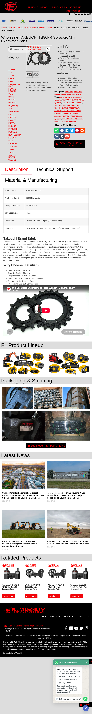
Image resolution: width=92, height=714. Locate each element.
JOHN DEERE (13, 111)
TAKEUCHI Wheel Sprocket (72, 119)
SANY (10, 141)
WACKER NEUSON (12, 156)
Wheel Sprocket (70, 121)
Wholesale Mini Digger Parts (40, 635)
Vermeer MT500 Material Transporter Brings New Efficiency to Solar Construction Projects (68, 542)
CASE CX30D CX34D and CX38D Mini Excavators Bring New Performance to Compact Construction (19, 543)
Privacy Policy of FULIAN (12, 653)
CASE (10, 81)
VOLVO (11, 152)
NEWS (43, 7)
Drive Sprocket (76, 97)
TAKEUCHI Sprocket (62, 105)
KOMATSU (12, 120)
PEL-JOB (12, 138)
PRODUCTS (58, 7)
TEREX (11, 150)
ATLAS (11, 76)
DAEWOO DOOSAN (12, 90)
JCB (10, 108)
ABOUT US (75, 7)
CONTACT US (73, 11)
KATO (10, 114)
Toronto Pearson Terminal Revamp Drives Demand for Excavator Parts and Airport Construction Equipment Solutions (66, 495)
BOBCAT (11, 79)
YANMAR (12, 160)
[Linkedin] (71, 628)
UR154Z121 (58, 121)
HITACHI (11, 100)
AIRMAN (11, 70)
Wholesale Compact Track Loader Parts (65, 635)
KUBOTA (11, 123)
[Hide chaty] (86, 708)
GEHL (10, 94)
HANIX (11, 97)
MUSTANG (12, 132)
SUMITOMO (13, 144)
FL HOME (33, 7)
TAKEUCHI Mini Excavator (27, 28)
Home (3, 28)
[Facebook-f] (66, 628)
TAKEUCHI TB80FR (45, 28)
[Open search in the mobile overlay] (20, 49)
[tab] (16, 169)
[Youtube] (76, 628)
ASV (10, 73)
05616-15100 (64, 97)
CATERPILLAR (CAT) (14, 85)
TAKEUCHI (11, 28)
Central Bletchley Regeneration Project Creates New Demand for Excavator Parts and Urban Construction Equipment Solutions (23, 495)
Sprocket (57, 100)
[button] (56, 130)
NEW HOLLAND (14, 135)
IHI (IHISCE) (13, 106)
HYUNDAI (12, 103)
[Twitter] (81, 628)
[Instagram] (87, 628)
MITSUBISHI (13, 129)
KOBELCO (12, 117)
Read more (8, 596)
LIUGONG (12, 126)
